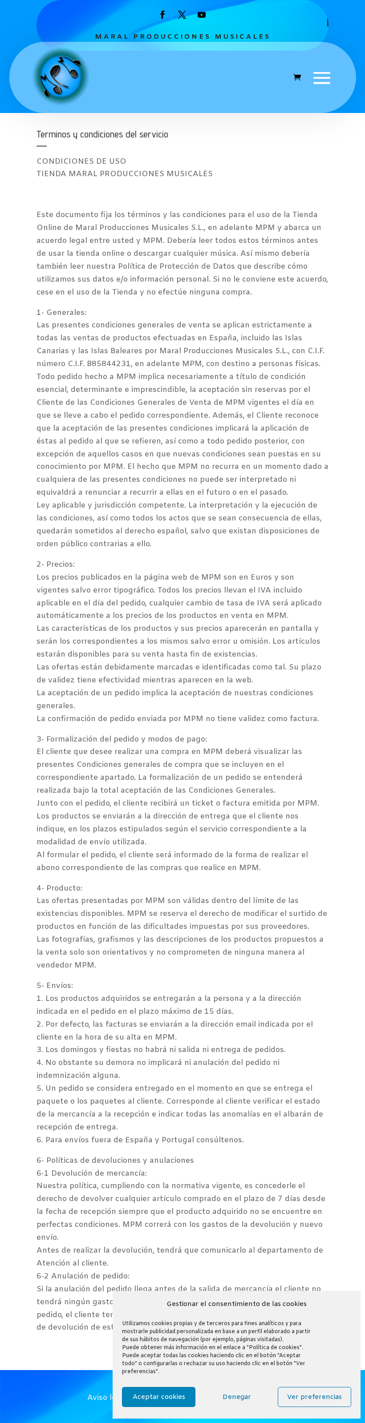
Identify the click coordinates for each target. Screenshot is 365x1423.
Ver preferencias (314, 1397)
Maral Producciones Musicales (183, 36)
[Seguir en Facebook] (162, 15)
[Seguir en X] (182, 15)
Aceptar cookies (159, 1397)
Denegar (237, 1397)
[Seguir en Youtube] (202, 15)
